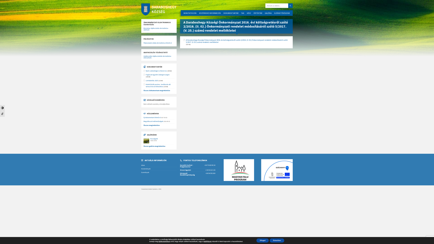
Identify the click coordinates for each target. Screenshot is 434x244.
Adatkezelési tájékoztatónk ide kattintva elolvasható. (157, 57)
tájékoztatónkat (164, 241)
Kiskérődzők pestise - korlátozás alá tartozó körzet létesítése (158, 85)
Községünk (154, 139)
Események (145, 172)
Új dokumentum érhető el (152, 117)
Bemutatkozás (190, 13)
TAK (242, 13)
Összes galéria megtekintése (154, 146)
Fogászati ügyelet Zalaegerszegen (158, 75)
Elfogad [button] (262, 240)
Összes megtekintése (152, 125)
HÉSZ (249, 13)
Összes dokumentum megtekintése (157, 90)
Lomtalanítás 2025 (152, 81)
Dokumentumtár (230, 13)
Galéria (268, 13)
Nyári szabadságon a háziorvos (156, 71)
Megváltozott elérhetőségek (153, 121)
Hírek (143, 165)
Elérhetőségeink (282, 13)
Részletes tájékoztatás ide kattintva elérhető (156, 29)
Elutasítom (277, 240)
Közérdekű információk (210, 13)
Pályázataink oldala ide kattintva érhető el (158, 43)
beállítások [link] (208, 241)
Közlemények (146, 169)
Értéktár (258, 13)
